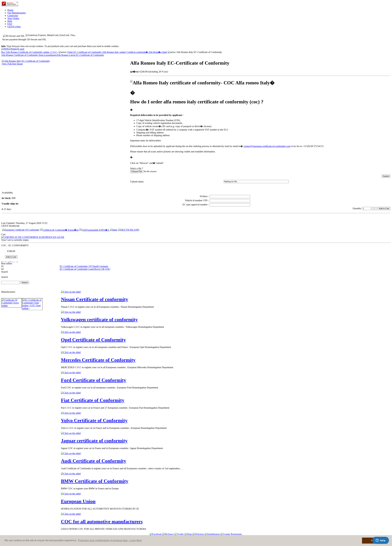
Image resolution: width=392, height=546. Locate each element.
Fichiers (204, 196)
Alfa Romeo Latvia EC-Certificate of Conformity (80, 55)
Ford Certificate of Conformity (93, 380)
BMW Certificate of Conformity (94, 481)
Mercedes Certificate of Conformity (98, 360)
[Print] (11, 48)
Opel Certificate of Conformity (93, 339)
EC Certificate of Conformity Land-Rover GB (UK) (85, 269)
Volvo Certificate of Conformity (94, 420)
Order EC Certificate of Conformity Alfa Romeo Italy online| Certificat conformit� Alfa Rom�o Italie (117, 52)
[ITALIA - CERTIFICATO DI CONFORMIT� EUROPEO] (113, 230)
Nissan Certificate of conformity (94, 299)
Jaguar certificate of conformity (94, 440)
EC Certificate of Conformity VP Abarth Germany (84, 266)
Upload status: (137, 181)
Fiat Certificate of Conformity (92, 400)
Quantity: (357, 208)
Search (4, 277)
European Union (78, 501)
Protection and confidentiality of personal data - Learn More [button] (110, 540)
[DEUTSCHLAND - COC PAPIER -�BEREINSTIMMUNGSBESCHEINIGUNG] (128, 230)
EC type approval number (195, 204)
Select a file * (136, 168)
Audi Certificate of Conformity (93, 461)
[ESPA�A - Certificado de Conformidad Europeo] (94, 230)
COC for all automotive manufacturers (102, 521)
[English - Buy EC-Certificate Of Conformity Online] (21, 230)
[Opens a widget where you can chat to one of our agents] (380, 540)
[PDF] (4, 48)
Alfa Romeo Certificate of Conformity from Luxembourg (29, 55)
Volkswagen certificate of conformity (99, 319)
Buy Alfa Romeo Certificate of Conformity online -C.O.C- (29, 52)
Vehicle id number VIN (196, 200)
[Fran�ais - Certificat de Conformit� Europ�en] (59, 230)
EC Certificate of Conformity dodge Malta (10, 258)
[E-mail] (19, 48)
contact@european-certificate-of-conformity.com (266, 146)
